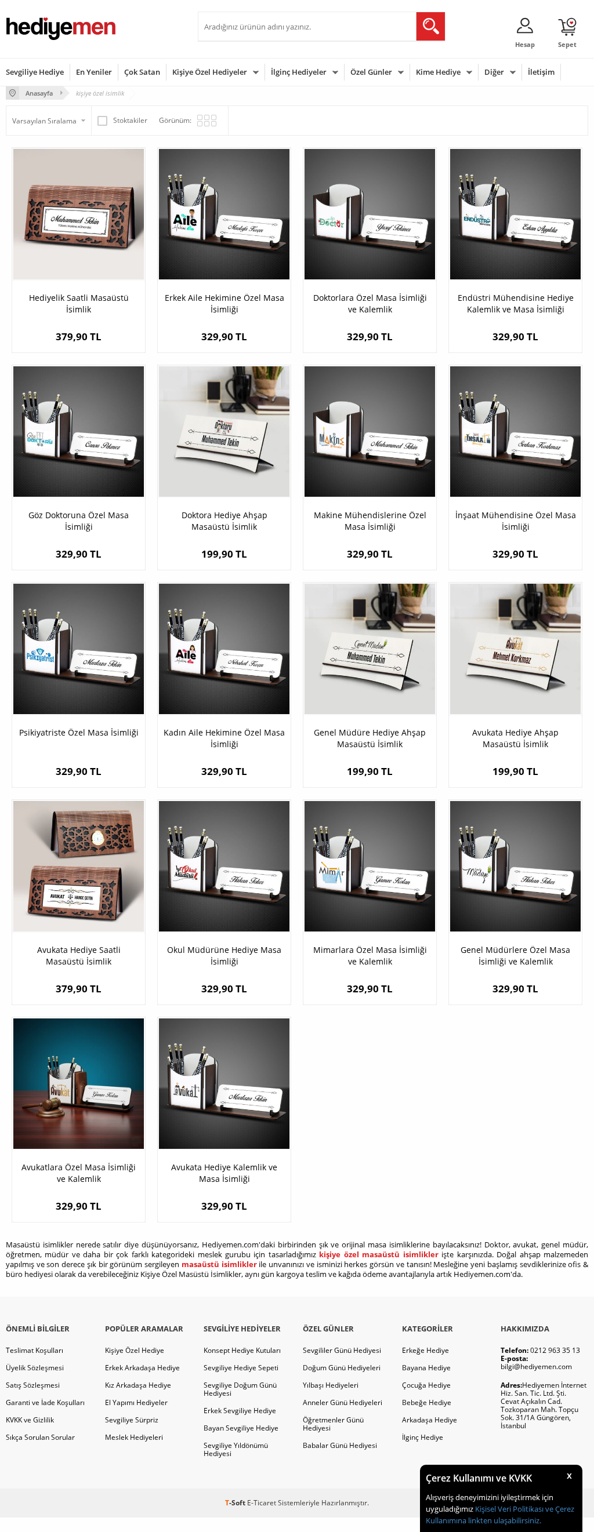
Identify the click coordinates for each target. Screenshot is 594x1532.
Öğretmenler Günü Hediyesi (333, 1424)
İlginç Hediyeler (299, 72)
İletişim (541, 72)
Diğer (494, 72)
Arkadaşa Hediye (429, 1420)
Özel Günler (371, 72)
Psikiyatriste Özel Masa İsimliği (79, 732)
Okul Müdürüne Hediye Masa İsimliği (224, 955)
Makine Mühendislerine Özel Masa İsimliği (370, 521)
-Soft (236, 1503)
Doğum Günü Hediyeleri (342, 1368)
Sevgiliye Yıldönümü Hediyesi (236, 1449)
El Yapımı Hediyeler (136, 1402)
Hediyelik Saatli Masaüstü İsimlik (79, 303)
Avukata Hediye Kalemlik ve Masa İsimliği (224, 1173)
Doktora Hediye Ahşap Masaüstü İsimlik (224, 521)
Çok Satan (142, 72)
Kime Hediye (438, 72)
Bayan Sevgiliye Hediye (241, 1428)
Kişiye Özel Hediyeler (209, 72)
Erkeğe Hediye (425, 1350)
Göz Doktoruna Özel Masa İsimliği (78, 521)
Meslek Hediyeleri (134, 1437)
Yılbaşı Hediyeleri (330, 1385)
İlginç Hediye (422, 1437)
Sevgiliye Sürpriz (131, 1420)
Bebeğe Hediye (426, 1402)
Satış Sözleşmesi (33, 1385)
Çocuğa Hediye (426, 1385)
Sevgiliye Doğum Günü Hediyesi (240, 1389)
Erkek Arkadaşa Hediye (142, 1368)
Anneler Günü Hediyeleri (342, 1402)
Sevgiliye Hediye (35, 72)
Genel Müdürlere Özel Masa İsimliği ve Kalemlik (515, 955)
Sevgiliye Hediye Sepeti (241, 1368)
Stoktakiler (130, 120)
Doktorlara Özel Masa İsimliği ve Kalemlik (370, 303)
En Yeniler (94, 72)
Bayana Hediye (426, 1368)
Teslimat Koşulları (34, 1350)
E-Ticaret (261, 1503)
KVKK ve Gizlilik (30, 1420)
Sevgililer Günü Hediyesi (342, 1350)
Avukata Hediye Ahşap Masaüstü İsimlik (515, 738)
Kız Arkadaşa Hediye (138, 1385)
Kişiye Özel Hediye (134, 1350)
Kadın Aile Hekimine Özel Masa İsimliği (224, 738)
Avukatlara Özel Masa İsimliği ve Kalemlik (78, 1173)
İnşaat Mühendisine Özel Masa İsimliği (515, 521)
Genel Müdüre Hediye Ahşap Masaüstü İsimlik (370, 738)
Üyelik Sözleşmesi (35, 1368)
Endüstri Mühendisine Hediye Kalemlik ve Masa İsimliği (516, 303)
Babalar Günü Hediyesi (340, 1445)
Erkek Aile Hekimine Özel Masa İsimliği (224, 303)
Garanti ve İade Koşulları (45, 1402)
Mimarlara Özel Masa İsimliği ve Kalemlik (370, 955)
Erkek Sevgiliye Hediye (240, 1410)
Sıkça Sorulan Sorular (40, 1437)
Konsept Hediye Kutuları (242, 1350)
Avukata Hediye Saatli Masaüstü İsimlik (79, 955)
